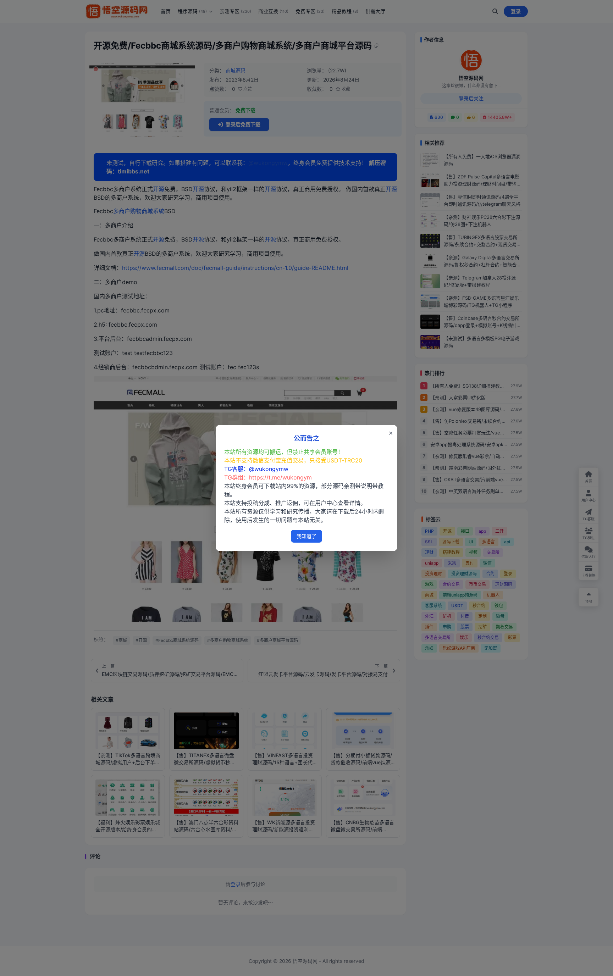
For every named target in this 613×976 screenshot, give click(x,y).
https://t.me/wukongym (280, 477)
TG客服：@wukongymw (256, 468)
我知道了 (306, 536)
